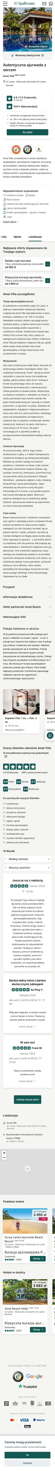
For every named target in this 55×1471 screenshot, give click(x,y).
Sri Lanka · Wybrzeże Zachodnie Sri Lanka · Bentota (26, 83)
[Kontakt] (44, 3)
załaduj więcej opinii (27, 1099)
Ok (27, 1455)
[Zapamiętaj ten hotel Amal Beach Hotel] (6, 1282)
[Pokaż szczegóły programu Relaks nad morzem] (47, 264)
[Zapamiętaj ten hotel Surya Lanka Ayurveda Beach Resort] (6, 1211)
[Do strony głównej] (24, 3)
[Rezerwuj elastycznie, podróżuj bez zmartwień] (42, 55)
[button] (27, 1169)
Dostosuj (27, 1463)
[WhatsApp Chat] (50, 735)
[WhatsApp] (51, 3)
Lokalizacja (35, 236)
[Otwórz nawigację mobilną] (5, 3)
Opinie (17, 236)
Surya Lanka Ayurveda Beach (24, 1239)
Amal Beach (22, 1308)
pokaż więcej (9, 221)
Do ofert (27, 132)
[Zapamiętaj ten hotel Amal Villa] (48, 11)
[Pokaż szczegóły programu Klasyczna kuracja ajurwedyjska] (47, 280)
